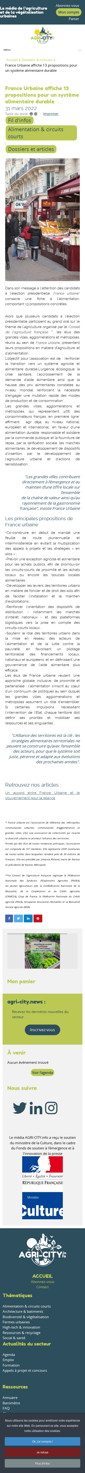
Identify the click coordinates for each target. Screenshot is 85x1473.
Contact (42, 1287)
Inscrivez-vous (42, 1029)
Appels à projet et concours (25, 1370)
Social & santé (14, 1338)
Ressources (15, 1387)
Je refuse (42, 1452)
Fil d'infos (19, 120)
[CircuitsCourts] (42, 219)
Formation (11, 1365)
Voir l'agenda (42, 1072)
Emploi (8, 1360)
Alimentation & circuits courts (36, 133)
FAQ (6, 1408)
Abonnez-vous (67, 5)
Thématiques (17, 1295)
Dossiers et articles (31, 149)
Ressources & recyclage (21, 1332)
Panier (74, 19)
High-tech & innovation (21, 1327)
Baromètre (11, 1403)
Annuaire (10, 1397)
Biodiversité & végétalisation (26, 1317)
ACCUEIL (42, 1276)
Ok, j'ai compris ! (42, 1441)
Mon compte (68, 12)
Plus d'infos (42, 1463)
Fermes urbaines (16, 1322)
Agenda (9, 1354)
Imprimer (51, 113)
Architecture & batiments (23, 1311)
